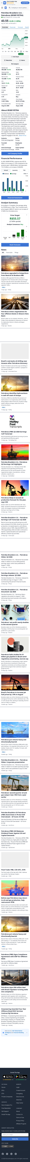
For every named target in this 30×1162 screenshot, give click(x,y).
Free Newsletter (6, 1108)
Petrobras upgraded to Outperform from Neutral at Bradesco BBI (14, 274)
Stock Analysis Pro (7, 1105)
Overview (5, 27)
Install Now (25, 3)
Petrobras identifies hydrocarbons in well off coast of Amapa (14, 394)
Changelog (19, 1093)
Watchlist (9, 60)
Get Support (5, 1111)
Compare (16, 64)
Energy (17, 140)
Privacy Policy (20, 1120)
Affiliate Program (21, 1124)
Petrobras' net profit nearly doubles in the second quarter (15, 623)
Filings (16, 252)
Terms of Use (20, 1117)
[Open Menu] (2, 7)
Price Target (19, 99)
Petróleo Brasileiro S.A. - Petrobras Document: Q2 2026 (14, 591)
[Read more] (22, 135)
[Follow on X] (7, 1154)
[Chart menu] (26, 215)
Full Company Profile (15, 153)
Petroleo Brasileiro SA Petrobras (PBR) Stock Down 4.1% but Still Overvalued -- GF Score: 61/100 (13, 814)
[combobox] (18, 7)
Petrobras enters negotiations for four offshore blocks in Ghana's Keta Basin (15, 314)
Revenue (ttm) (5, 72)
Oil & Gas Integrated (7, 140)
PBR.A (3, 287)
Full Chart (16, 57)
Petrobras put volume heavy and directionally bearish (13, 741)
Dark (11, 1146)
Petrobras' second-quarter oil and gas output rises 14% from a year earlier (14, 795)
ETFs (3, 1093)
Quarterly (15, 170)
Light (5, 1146)
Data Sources (20, 1096)
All (3, 252)
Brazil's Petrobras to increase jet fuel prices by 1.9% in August (13, 693)
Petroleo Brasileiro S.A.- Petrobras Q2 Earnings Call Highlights (14, 463)
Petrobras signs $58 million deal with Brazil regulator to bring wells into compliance (14, 989)
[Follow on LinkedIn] (11, 1154)
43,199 (17, 145)
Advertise (19, 1100)
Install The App (6, 1114)
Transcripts (9, 252)
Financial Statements (15, 198)
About (18, 1111)
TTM (24, 170)
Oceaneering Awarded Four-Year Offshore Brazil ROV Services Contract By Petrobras (13, 1011)
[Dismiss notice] (1, 3)
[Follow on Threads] (15, 1154)
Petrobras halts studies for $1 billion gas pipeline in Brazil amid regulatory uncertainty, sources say (14, 656)
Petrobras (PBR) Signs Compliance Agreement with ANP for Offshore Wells (14, 956)
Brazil (4, 17)
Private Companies (7, 1096)
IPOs (3, 1090)
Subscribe (15, 1139)
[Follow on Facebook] (3, 1154)
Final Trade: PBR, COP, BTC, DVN (13, 870)
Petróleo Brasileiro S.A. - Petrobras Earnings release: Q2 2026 (14, 574)
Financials (12, 27)
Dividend (4, 99)
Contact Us (19, 1114)
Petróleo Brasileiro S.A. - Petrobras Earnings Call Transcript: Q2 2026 (14, 518)
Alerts (23, 60)
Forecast (20, 27)
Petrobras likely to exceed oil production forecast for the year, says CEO (13, 500)
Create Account (20, 1090)
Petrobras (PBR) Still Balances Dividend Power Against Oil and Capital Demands (13, 833)
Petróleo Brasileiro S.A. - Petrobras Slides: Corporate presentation (14, 761)
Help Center (19, 1103)
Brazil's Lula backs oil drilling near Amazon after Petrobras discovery (14, 362)
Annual (6, 170)
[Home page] (5, 7)
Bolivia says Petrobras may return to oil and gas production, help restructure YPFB (14, 900)
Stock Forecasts (15, 245)
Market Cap (5, 67)
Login (17, 1087)
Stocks (3, 1087)
